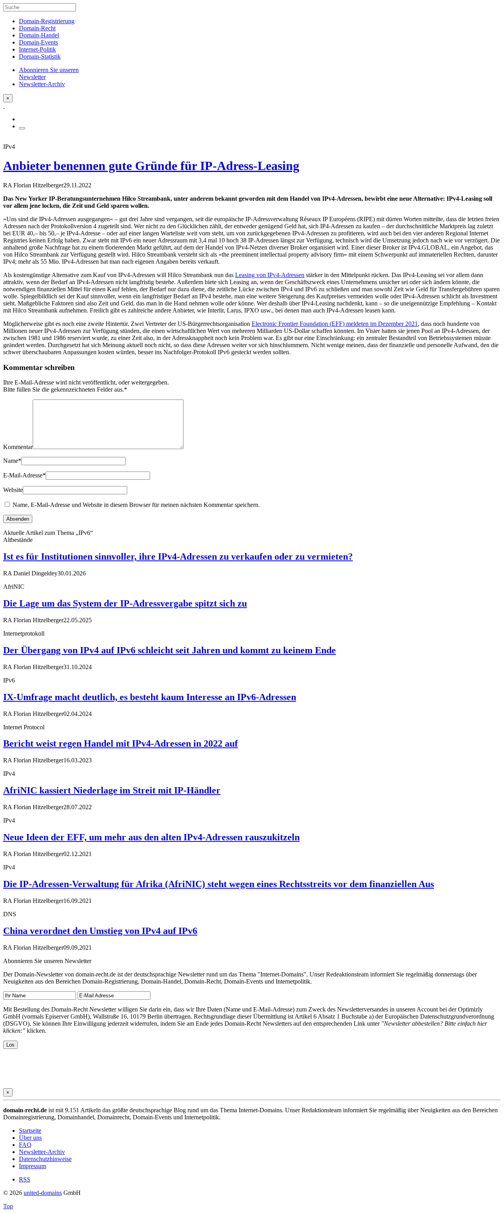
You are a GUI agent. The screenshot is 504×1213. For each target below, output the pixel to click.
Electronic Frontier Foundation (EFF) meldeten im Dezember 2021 (335, 323)
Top (8, 1206)
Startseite (30, 1130)
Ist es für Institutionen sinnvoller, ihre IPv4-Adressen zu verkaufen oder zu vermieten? (178, 556)
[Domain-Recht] (4, 105)
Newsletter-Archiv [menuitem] (42, 84)
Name (12, 460)
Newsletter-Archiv (42, 1151)
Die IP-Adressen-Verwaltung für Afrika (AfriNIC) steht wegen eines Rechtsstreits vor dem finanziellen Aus (218, 884)
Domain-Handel (39, 35)
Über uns (30, 1137)
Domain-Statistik (40, 56)
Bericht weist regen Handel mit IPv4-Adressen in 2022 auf (120, 743)
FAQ (25, 1144)
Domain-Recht (37, 28)
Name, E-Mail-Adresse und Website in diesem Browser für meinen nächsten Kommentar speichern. (136, 504)
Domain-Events (38, 42)
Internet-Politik (37, 49)
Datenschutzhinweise (45, 1159)
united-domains (43, 1192)
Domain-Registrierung (46, 21)
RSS (24, 1179)
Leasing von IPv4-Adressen (269, 275)
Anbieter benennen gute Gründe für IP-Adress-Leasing (151, 166)
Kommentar (18, 447)
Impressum (32, 1166)
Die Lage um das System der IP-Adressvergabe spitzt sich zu (125, 603)
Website (13, 489)
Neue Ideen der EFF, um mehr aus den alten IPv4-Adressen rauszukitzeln (151, 837)
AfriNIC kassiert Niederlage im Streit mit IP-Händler (111, 790)
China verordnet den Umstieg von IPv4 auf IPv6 (100, 931)
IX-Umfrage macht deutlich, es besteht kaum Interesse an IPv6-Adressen (149, 697)
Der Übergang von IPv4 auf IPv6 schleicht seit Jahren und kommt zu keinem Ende (169, 650)
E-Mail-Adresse (24, 475)
